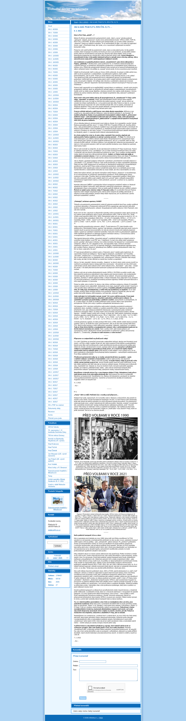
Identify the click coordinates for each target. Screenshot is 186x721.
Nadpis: (76, 665)
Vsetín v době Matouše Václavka (56, 485)
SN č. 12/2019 (53, 293)
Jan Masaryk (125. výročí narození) (57, 455)
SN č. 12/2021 (53, 214)
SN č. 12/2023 (53, 135)
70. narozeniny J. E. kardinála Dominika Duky (57, 431)
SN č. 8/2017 (53, 385)
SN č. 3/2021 (53, 244)
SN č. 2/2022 (83, 22)
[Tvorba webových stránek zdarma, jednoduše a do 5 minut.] (98, 718)
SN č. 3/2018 (53, 362)
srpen (55, 558)
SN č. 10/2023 (53, 141)
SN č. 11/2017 (53, 375)
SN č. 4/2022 (53, 201)
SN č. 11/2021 (53, 217)
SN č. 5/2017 (53, 395)
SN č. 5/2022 (53, 197)
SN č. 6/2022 (53, 194)
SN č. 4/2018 (53, 359)
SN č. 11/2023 (53, 138)
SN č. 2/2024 (53, 128)
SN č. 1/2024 (53, 131)
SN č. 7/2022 (53, 191)
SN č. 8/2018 (53, 346)
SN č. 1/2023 (53, 171)
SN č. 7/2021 (53, 230)
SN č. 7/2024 (53, 112)
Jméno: (75, 661)
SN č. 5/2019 (53, 316)
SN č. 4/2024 (53, 122)
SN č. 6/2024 (53, 115)
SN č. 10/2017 (53, 379)
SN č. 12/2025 (53, 56)
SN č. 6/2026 (53, 36)
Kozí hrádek (52, 464)
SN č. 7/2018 (53, 349)
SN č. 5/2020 (53, 276)
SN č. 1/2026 (53, 52)
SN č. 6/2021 (53, 234)
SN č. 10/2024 (53, 102)
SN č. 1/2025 (53, 92)
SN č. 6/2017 (53, 392)
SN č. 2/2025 (53, 89)
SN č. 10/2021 (53, 220)
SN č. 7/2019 (53, 309)
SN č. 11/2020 (53, 257)
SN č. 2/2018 (53, 365)
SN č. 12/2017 (53, 372)
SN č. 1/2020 (53, 290)
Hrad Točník (52, 447)
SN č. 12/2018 (53, 333)
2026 (60, 558)
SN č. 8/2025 (53, 69)
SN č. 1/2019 (53, 329)
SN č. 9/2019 (53, 303)
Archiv (50, 415)
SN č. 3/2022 (53, 204)
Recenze (51, 412)
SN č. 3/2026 (53, 46)
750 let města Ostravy (56, 435)
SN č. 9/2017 (53, 382)
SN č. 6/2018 (53, 352)
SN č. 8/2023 (53, 148)
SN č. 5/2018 (53, 356)
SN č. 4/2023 (53, 161)
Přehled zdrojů (53, 566)
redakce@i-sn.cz (54, 530)
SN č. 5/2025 (53, 79)
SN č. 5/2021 (53, 237)
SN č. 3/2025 (53, 85)
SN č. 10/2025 (53, 62)
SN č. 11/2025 (53, 59)
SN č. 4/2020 (53, 280)
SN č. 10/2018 (53, 339)
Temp (50, 476)
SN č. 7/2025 (53, 72)
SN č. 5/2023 (53, 158)
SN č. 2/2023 (53, 168)
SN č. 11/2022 (53, 178)
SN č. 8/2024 (53, 108)
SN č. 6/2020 (53, 273)
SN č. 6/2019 (53, 313)
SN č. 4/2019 (53, 319)
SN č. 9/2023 (53, 145)
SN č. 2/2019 (53, 326)
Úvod (76, 22)
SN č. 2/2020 (53, 286)
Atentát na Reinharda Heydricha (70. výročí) (56, 440)
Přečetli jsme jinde (55, 418)
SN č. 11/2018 (53, 336)
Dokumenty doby (54, 408)
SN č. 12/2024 (53, 95)
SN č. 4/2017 (53, 398)
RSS (101, 718)
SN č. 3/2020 (53, 283)
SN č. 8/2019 (53, 306)
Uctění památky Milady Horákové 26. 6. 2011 (56, 480)
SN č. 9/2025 (53, 66)
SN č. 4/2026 (53, 42)
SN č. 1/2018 (53, 369)
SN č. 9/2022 (53, 184)
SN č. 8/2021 (53, 227)
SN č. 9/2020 (53, 267)
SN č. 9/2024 (53, 105)
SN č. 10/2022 (53, 181)
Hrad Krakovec (53, 444)
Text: (75, 670)
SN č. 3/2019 (53, 323)
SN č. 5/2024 (53, 118)
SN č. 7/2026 (53, 33)
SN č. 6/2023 (53, 155)
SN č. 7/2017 (53, 389)
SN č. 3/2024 (53, 125)
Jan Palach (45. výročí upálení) (56, 460)
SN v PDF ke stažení (56, 405)
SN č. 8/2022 (53, 187)
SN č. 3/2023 (53, 164)
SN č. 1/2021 (53, 250)
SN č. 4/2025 (53, 82)
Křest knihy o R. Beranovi (57, 467)
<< (48, 558)
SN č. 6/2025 (53, 75)
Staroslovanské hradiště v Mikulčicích (57, 472)
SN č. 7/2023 (53, 151)
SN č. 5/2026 (53, 39)
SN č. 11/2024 (53, 99)
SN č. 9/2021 (53, 224)
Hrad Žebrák (52, 451)
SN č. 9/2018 (53, 342)
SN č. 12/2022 (53, 174)
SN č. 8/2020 (53, 260)
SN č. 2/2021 (53, 247)
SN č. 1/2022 (53, 211)
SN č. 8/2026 (53, 29)
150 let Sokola (53, 427)
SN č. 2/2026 (53, 49)
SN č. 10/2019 (53, 300)
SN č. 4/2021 (53, 240)
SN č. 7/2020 (53, 270)
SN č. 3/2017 (53, 402)
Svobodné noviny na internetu (67, 8)
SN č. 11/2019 (53, 296)
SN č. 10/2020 (53, 263)
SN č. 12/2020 (53, 253)
